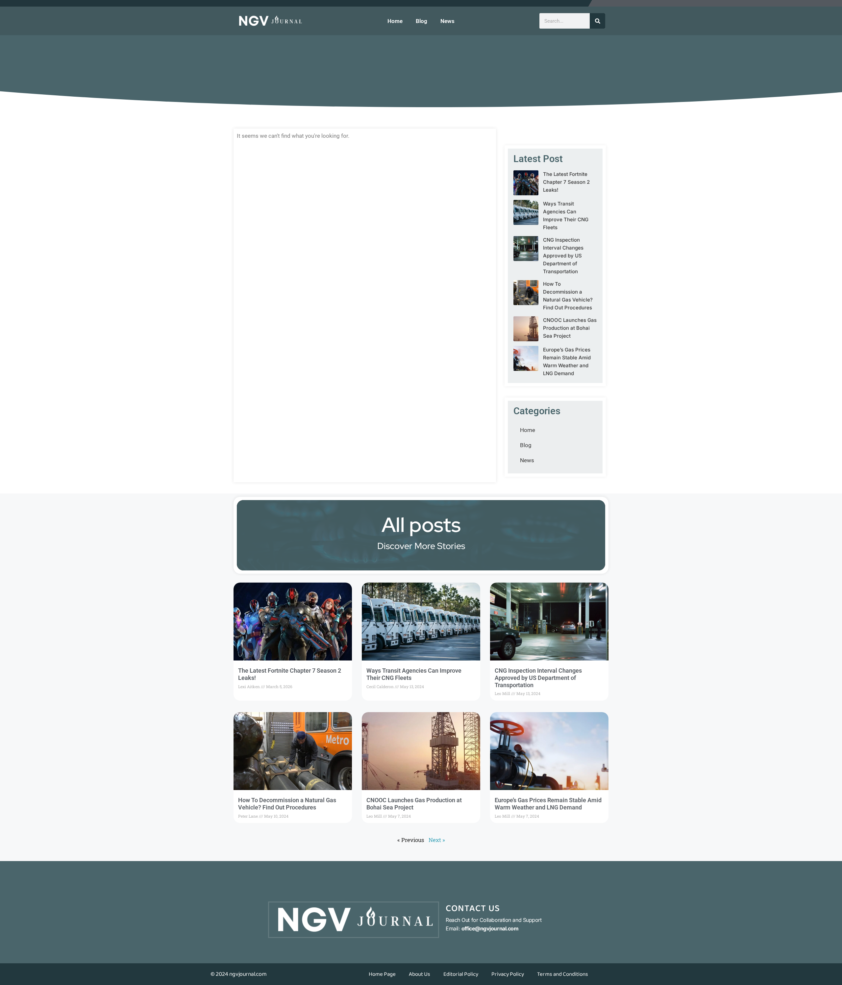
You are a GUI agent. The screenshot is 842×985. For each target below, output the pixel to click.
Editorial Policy (460, 974)
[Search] (597, 21)
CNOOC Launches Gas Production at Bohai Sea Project (570, 328)
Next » (437, 840)
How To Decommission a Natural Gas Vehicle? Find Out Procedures (287, 804)
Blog (421, 21)
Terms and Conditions (562, 974)
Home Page (382, 974)
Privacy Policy (507, 974)
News (447, 21)
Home (395, 21)
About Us (419, 974)
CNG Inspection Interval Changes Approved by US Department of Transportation (563, 256)
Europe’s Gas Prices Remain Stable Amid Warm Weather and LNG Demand (548, 804)
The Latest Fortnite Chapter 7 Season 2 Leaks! (566, 182)
